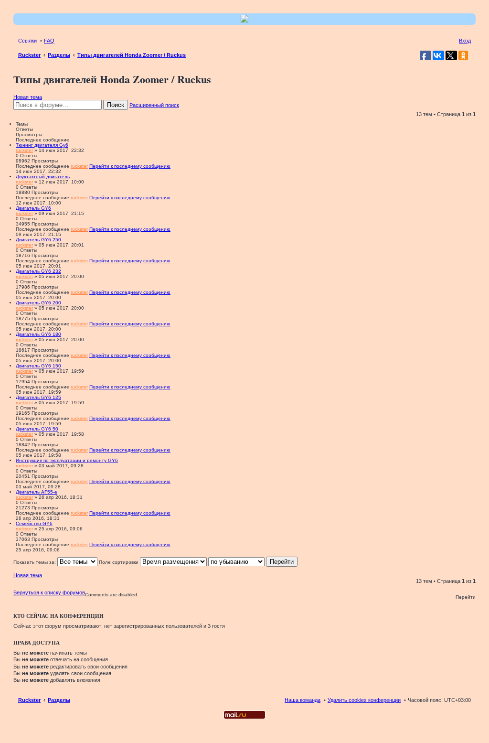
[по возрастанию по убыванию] (236, 562)
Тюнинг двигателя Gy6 (42, 145)
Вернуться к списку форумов (49, 592)
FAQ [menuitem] (49, 40)
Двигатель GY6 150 (38, 365)
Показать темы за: (35, 562)
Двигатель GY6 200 (38, 302)
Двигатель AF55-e (36, 492)
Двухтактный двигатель (43, 176)
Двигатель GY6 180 (38, 334)
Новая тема (27, 97)
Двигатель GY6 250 (38, 239)
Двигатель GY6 (33, 208)
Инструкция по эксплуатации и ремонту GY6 (67, 460)
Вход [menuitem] (465, 40)
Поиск (115, 104)
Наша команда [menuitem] (302, 700)
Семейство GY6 (34, 523)
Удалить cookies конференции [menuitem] (364, 700)
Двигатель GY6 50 (37, 428)
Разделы (59, 700)
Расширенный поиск (154, 105)
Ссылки (27, 40)
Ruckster (29, 700)
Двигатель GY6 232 (38, 271)
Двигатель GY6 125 (38, 397)
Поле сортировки (119, 562)
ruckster (24, 150)
